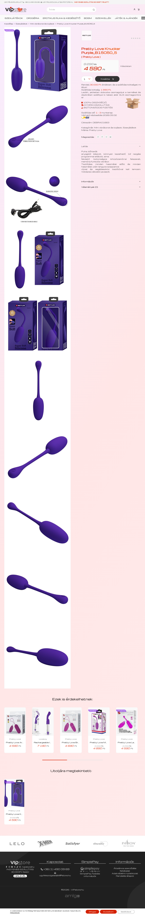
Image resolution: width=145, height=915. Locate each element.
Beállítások (126, 912)
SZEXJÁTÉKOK (14, 18)
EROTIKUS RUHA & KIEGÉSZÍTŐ (61, 18)
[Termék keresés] (93, 9)
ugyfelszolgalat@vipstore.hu (58, 2)
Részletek (15, 913)
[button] (12, 752)
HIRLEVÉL (20, 876)
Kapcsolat (55, 861)
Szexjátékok (21, 24)
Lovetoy (43, 739)
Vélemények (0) (89, 187)
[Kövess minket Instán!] (9, 867)
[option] (17, 844)
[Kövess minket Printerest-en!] (12, 867)
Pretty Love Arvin (15, 742)
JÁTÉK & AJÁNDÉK (126, 18)
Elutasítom (108, 912)
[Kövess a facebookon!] (7, 867)
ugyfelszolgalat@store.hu (55, 875)
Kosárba (105, 79)
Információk (87, 181)
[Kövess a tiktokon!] (17, 867)
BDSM (88, 18)
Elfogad (92, 912)
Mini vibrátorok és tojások (42, 24)
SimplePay (90, 861)
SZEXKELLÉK (103, 18)
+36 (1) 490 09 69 (56, 869)
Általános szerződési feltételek (125, 869)
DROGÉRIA (33, 18)
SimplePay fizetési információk (90, 874)
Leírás (84, 146)
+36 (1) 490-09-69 (32, 2)
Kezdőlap (8, 24)
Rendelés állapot (125, 876)
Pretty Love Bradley (73, 742)
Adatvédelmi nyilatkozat (125, 873)
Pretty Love (95, 130)
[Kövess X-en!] (15, 867)
